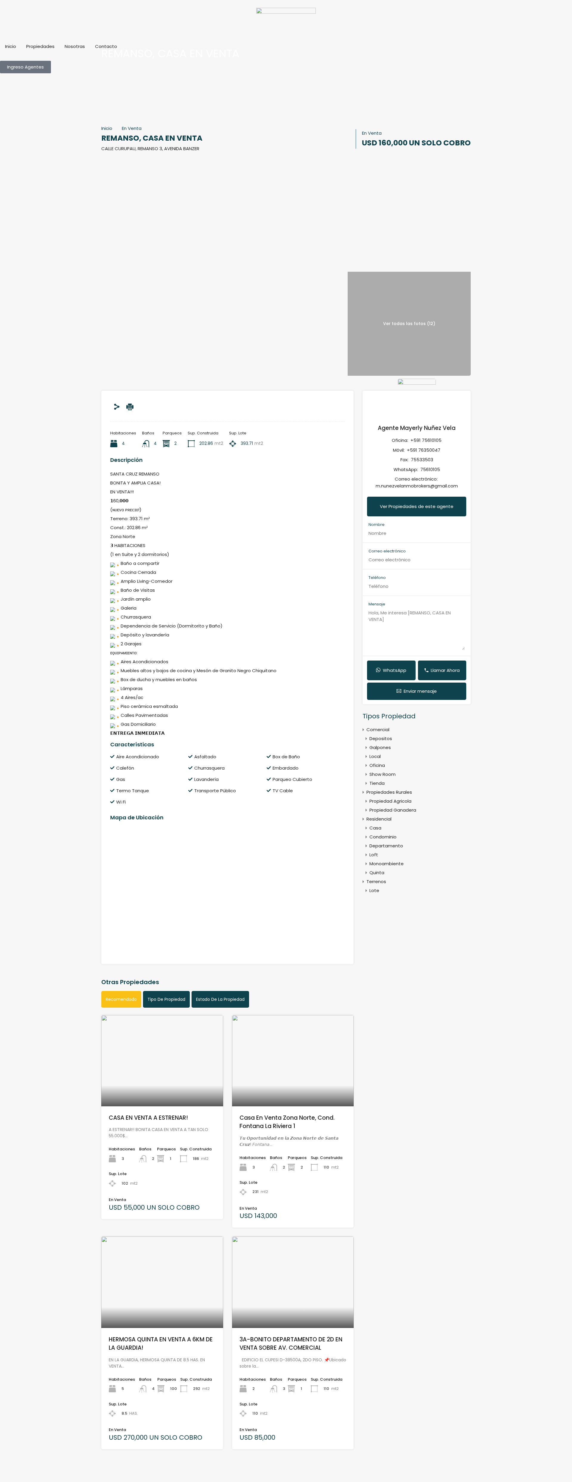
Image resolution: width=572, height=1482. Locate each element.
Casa (375, 828)
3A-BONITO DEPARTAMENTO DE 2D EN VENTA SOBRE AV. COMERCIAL (291, 1343)
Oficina (377, 765)
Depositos (380, 738)
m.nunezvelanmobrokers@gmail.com (417, 486)
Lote (374, 890)
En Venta (132, 128)
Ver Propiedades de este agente (416, 506)
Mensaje (377, 604)
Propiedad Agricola (390, 801)
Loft (373, 855)
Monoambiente (386, 863)
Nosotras (75, 46)
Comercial (377, 729)
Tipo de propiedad (166, 999)
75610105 (430, 469)
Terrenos (376, 881)
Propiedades (40, 46)
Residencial (378, 819)
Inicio (10, 46)
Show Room (382, 774)
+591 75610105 (426, 440)
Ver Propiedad (162, 1088)
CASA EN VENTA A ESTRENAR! (148, 1118)
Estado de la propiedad (220, 999)
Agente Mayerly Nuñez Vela (417, 428)
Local (375, 756)
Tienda (377, 783)
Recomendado (121, 999)
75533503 (422, 459)
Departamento (386, 846)
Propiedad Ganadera (392, 810)
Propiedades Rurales (389, 792)
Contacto (106, 46)
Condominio (383, 837)
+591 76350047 (423, 450)
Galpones (380, 747)
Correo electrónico (387, 551)
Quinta (376, 872)
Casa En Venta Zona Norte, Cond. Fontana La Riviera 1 (287, 1122)
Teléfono (377, 577)
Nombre (377, 524)
